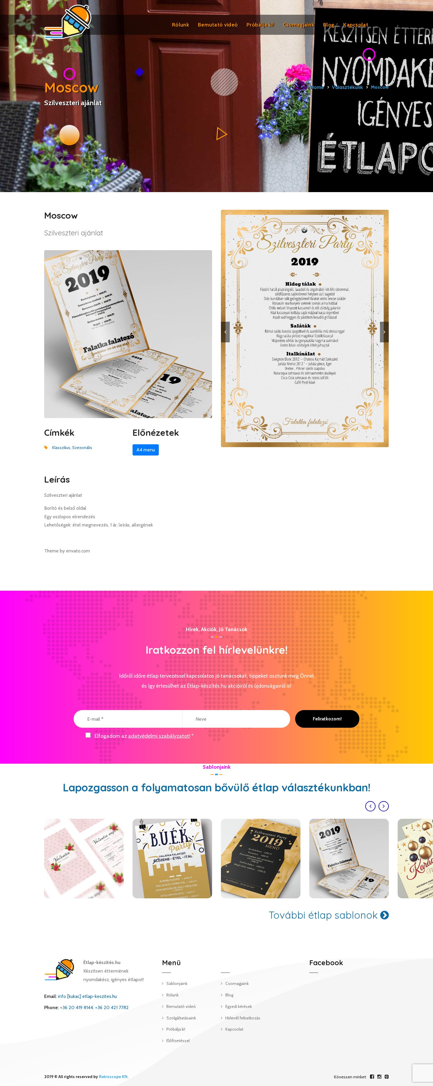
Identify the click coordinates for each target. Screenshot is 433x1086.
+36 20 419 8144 (76, 1007)
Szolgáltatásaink (181, 1018)
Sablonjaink (176, 983)
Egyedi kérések (238, 1006)
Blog (328, 25)
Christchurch (349, 858)
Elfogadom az (144, 736)
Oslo (172, 858)
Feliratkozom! (327, 719)
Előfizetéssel (178, 1040)
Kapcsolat (355, 25)
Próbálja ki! (260, 25)
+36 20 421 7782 (112, 1007)
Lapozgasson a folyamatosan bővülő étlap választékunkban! (217, 787)
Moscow (261, 858)
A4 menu (145, 450)
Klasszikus (61, 447)
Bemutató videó (218, 25)
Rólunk (180, 25)
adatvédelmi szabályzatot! (159, 736)
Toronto (84, 858)
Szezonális (82, 447)
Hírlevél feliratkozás (242, 1018)
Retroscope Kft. (113, 1076)
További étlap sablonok (324, 915)
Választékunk (347, 87)
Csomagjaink (298, 25)
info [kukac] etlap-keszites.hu (87, 996)
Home (317, 87)
